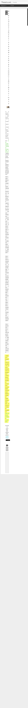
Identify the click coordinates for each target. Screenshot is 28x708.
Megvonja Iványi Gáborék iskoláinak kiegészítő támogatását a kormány (8, 57)
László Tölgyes (7, 437)
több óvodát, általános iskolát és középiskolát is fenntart (7, 146)
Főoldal (12, 5)
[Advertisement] (16, 32)
